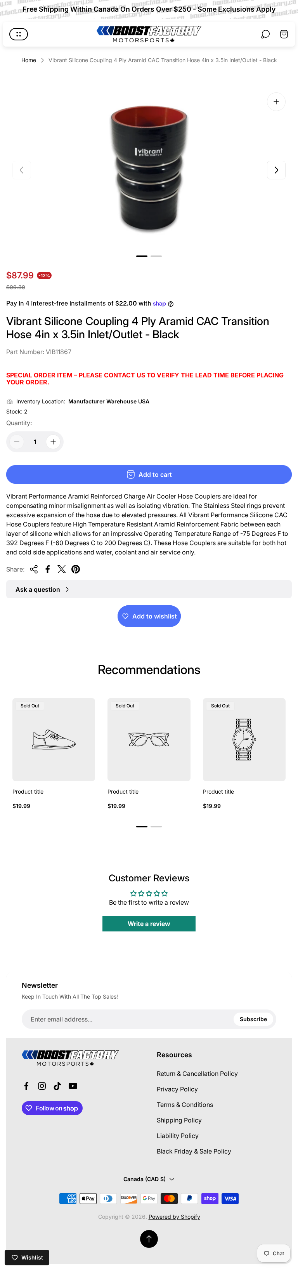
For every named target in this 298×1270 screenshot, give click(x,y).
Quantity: (19, 423)
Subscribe (253, 1019)
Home (28, 60)
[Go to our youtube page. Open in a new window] (73, 1086)
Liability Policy (178, 1136)
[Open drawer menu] (18, 34)
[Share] (33, 569)
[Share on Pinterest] (75, 569)
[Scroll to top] (149, 1239)
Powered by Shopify (174, 1216)
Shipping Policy (179, 1120)
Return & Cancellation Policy (197, 1073)
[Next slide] (276, 170)
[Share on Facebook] (47, 569)
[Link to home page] (70, 1058)
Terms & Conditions (185, 1104)
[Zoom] (276, 101)
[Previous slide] (21, 170)
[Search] (265, 34)
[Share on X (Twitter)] (61, 569)
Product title (27, 791)
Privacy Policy (177, 1089)
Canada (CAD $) (144, 1179)
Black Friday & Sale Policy (194, 1151)
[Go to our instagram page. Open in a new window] (42, 1086)
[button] (141, 256)
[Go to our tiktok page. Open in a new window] (57, 1086)
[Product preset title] (53, 739)
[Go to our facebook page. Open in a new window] (26, 1086)
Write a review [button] (149, 924)
